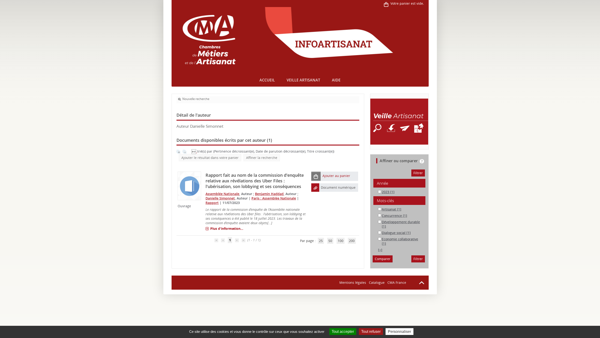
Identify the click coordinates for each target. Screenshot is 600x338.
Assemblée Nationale (222, 194)
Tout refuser (371, 332)
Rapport (212, 202)
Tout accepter (343, 332)
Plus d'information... (226, 228)
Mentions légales (352, 282)
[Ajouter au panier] (316, 176)
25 (321, 240)
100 (340, 240)
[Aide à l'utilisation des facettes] (422, 161)
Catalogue (377, 282)
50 (330, 240)
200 (352, 240)
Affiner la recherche (261, 157)
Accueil (267, 80)
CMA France (396, 282)
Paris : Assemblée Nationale (273, 198)
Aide (336, 80)
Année (382, 183)
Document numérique (338, 187)
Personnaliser (399, 332)
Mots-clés (385, 200)
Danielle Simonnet (220, 198)
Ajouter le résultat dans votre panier (210, 157)
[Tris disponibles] (194, 151)
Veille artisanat (303, 80)
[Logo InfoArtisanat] (399, 122)
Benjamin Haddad (269, 194)
